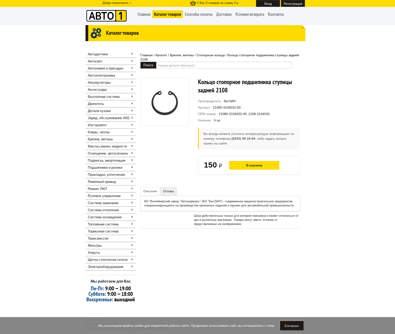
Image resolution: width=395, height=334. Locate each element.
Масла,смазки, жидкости (107, 146)
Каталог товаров (167, 14)
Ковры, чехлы (99, 132)
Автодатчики (98, 54)
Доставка (224, 14)
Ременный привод (102, 182)
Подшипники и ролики (105, 167)
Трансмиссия (98, 238)
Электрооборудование (105, 267)
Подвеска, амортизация (106, 160)
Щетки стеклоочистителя (108, 260)
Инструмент (97, 125)
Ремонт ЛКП (97, 189)
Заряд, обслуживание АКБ (109, 118)
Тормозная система (103, 231)
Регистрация (293, 3)
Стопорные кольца (211, 55)
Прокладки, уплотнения (106, 174)
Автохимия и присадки (105, 68)
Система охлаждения (105, 217)
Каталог (161, 55)
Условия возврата (249, 14)
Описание (150, 191)
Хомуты (94, 252)
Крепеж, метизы (100, 139)
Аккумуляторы (99, 82)
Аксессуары (97, 89)
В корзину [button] (254, 165)
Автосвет (95, 61)
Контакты (276, 14)
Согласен (292, 325)
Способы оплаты (199, 14)
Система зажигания (103, 203)
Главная (144, 14)
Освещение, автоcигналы (108, 153)
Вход (268, 3)
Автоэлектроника (101, 75)
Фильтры (95, 245)
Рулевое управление (104, 196)
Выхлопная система (104, 97)
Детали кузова (99, 111)
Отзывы (168, 191)
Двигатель (96, 104)
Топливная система (103, 224)
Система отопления (103, 210)
